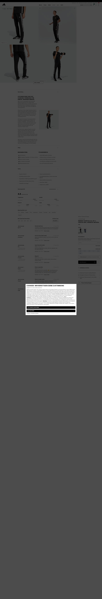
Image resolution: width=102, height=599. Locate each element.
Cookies (65, 296)
